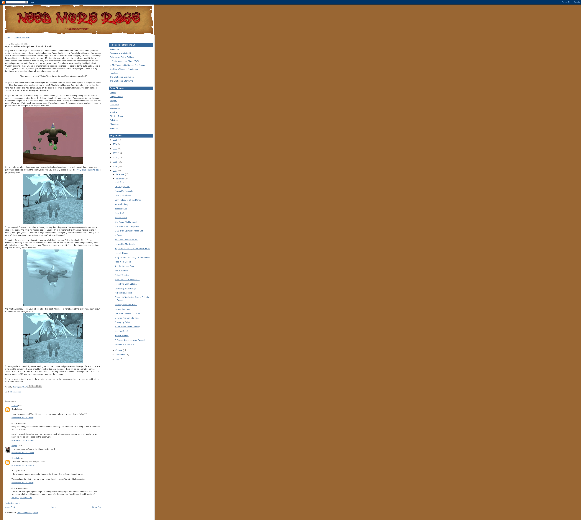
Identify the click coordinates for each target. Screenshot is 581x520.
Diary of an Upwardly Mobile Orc (129, 231)
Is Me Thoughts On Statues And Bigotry (127, 65)
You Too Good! (121, 331)
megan (14, 446)
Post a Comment (12, 503)
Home (7, 37)
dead (19, 392)
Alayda (113, 93)
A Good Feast (121, 218)
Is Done (118, 235)
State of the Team (22, 37)
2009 (115, 162)
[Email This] (28, 386)
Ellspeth (113, 100)
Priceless (114, 73)
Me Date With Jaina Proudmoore (124, 69)
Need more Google (123, 262)
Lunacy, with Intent (123, 195)
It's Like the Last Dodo (124, 266)
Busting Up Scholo (123, 322)
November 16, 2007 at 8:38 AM (22, 440)
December (120, 174)
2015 (115, 140)
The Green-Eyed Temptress (127, 226)
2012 (115, 149)
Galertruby (114, 104)
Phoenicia (114, 124)
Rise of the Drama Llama (125, 284)
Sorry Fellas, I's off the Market (128, 200)
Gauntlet (15, 458)
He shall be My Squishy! (125, 244)
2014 (115, 144)
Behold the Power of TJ (125, 344)
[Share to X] (34, 386)
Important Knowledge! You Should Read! (132, 248)
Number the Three (122, 309)
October (119, 350)
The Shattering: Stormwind (121, 81)
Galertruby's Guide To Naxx (122, 57)
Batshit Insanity (121, 336)
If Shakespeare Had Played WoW (124, 61)
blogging (13, 392)
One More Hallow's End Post (127, 313)
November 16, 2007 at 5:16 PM (22, 483)
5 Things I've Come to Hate (127, 318)
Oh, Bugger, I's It (122, 186)
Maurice (113, 112)
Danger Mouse (116, 96)
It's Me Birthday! (122, 204)
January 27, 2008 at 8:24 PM (21, 498)
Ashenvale (114, 49)
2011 (115, 153)
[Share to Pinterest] (40, 386)
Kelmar (14, 405)
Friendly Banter (121, 253)
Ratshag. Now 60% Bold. (126, 304)
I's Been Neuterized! (123, 293)
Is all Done (119, 182)
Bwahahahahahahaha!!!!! (120, 53)
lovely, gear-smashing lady (87, 170)
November (120, 179)
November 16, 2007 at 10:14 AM (22, 453)
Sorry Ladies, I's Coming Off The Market (132, 257)
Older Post (97, 507)
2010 (115, 157)
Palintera (114, 120)
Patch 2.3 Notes (122, 275)
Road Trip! (119, 213)
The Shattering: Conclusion (122, 77)
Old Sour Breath (117, 116)
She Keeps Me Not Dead (125, 222)
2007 (115, 171)
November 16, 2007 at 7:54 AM (22, 417)
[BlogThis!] (31, 386)
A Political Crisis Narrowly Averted (129, 340)
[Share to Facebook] (37, 386)
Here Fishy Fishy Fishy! (125, 288)
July (117, 359)
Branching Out (121, 209)
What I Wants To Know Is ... (127, 279)
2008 (115, 166)
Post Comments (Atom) (27, 513)
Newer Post (10, 507)
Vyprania (114, 128)
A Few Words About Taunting (127, 327)
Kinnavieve (115, 108)
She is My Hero (121, 271)
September (120, 355)
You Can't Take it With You (126, 240)
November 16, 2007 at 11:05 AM (22, 465)
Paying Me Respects (124, 191)
